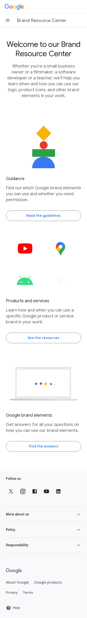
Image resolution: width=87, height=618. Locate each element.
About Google (17, 582)
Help (16, 608)
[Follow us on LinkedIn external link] (58, 491)
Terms (28, 593)
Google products (48, 582)
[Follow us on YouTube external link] (46, 491)
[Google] (14, 7)
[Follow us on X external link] (11, 491)
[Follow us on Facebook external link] (35, 491)
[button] (43, 514)
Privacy (12, 593)
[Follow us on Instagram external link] (23, 491)
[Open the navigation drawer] (8, 20)
